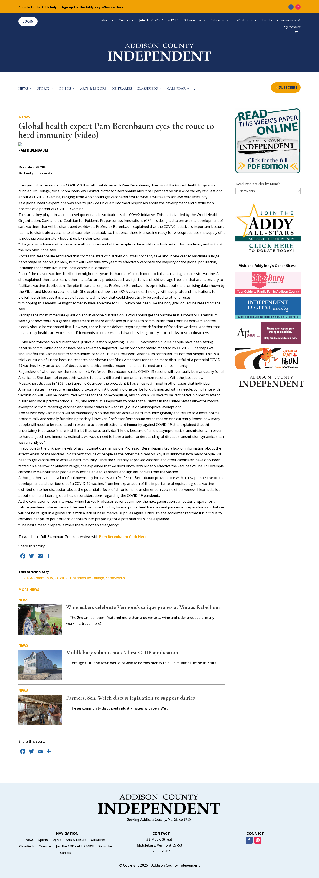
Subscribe (105, 846)
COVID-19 (63, 578)
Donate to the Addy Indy (37, 7)
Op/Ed (57, 840)
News (24, 116)
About (105, 20)
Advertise (217, 20)
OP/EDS (65, 89)
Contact (124, 20)
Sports (43, 840)
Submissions (192, 20)
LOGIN (28, 21)
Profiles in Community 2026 (281, 20)
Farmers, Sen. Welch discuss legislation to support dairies (130, 697)
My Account (292, 27)
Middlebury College (88, 578)
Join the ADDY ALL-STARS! (159, 20)
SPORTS (43, 89)
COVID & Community (35, 578)
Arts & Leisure (76, 840)
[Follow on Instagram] (298, 7)
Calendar (45, 846)
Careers (65, 853)
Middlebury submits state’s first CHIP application (122, 652)
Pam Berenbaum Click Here (123, 536)
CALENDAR (176, 89)
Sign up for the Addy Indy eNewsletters (92, 7)
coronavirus (115, 578)
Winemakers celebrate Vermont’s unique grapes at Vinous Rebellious (143, 607)
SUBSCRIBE (288, 87)
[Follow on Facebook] (291, 7)
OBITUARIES (121, 89)
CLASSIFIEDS (147, 89)
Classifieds (26, 846)
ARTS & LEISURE (93, 89)
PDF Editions (243, 20)
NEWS (23, 89)
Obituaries (98, 840)
